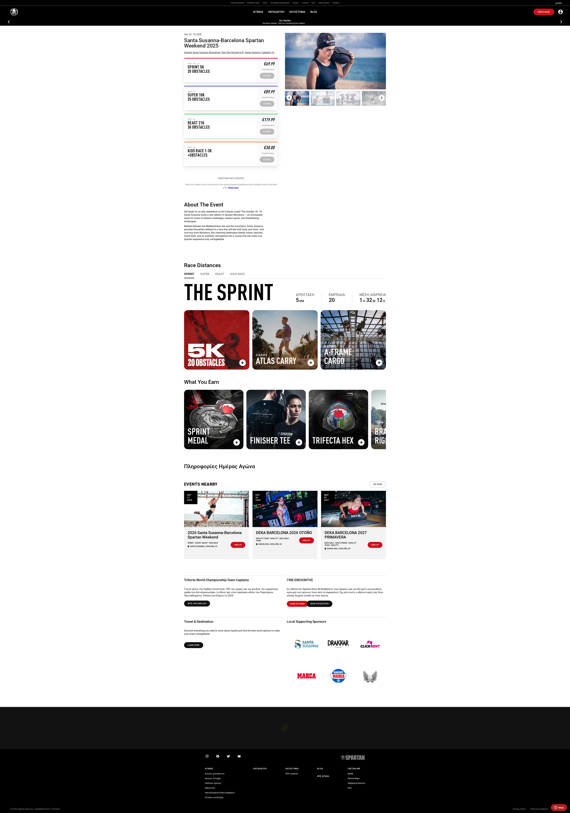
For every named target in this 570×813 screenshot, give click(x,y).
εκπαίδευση (260, 768)
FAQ (350, 788)
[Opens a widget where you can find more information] (559, 808)
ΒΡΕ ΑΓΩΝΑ (323, 776)
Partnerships (354, 778)
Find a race (544, 12)
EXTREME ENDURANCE (279, 3)
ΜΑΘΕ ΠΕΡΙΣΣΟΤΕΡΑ (319, 604)
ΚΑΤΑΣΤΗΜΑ (292, 768)
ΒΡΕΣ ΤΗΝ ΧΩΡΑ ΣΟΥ (197, 604)
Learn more (194, 645)
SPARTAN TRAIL (253, 3)
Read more (233, 187)
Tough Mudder (237, 3)
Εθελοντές (210, 788)
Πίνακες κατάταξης (214, 797)
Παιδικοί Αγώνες (213, 783)
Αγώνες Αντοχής (213, 778)
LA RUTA (305, 3)
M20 (313, 3)
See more (377, 484)
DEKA (265, 3)
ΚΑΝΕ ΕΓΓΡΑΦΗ (297, 604)
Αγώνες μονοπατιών (214, 773)
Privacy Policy (519, 809)
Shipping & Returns (356, 783)
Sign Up (238, 545)
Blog (320, 768)
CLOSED (267, 76)
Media (350, 773)
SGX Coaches (291, 773)
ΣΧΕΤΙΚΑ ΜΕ (354, 768)
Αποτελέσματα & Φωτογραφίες (220, 792)
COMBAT (336, 3)
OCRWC (295, 3)
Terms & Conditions (539, 809)
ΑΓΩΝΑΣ (209, 768)
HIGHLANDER (323, 3)
